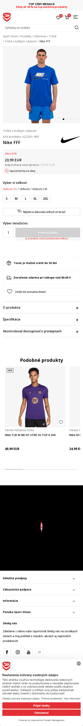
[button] (41, 28)
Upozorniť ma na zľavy (23, 171)
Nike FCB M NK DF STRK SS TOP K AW (30, 435)
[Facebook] (7, 652)
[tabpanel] (41, 84)
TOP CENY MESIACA (40, 4)
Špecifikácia (11, 319)
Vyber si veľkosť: (15, 182)
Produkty (25, 36)
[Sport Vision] (7, 17)
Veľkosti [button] (25, 189)
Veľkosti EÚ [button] (10, 189)
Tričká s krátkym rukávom (21, 41)
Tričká (52, 36)
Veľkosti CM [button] (39, 189)
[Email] (39, 652)
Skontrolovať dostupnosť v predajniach (32, 331)
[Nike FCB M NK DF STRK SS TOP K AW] (35, 396)
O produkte (11, 307)
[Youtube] (28, 652)
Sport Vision (10, 36)
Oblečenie (40, 36)
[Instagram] (18, 652)
